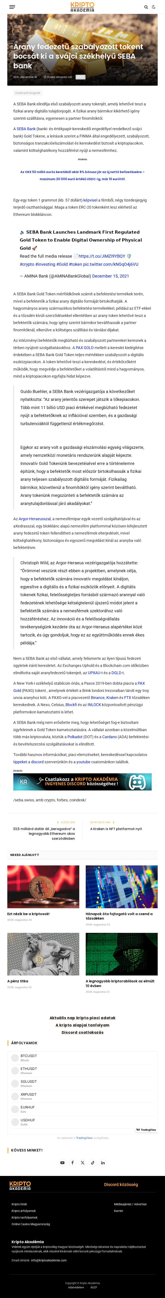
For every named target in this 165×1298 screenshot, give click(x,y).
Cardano (109, 737)
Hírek (80, 77)
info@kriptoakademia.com (49, 1260)
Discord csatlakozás (83, 1032)
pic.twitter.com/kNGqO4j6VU (110, 264)
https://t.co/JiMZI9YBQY (102, 256)
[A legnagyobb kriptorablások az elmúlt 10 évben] (122, 954)
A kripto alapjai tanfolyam (83, 1025)
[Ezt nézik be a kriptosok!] (43, 886)
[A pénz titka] (43, 954)
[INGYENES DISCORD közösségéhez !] (82, 789)
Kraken (112, 697)
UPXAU (94, 673)
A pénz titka (17, 981)
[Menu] (12, 7)
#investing (45, 264)
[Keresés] (146, 7)
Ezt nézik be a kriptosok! (28, 914)
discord (37, 762)
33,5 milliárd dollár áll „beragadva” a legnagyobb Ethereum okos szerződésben (44, 834)
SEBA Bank (26, 129)
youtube (83, 762)
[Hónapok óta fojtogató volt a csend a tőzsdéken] (122, 886)
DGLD (116, 673)
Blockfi (71, 704)
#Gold (62, 264)
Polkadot (74, 737)
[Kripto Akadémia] (82, 7)
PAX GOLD (85, 347)
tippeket (20, 762)
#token (75, 264)
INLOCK (94, 704)
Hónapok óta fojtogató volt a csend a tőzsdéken (119, 916)
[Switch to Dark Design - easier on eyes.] (153, 7)
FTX (127, 697)
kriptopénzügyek (27, 93)
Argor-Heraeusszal (35, 519)
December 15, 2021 (110, 276)
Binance (98, 697)
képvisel (90, 200)
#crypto (27, 264)
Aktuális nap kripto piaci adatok (83, 1017)
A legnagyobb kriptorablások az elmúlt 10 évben (120, 983)
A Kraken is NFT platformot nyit (116, 829)
